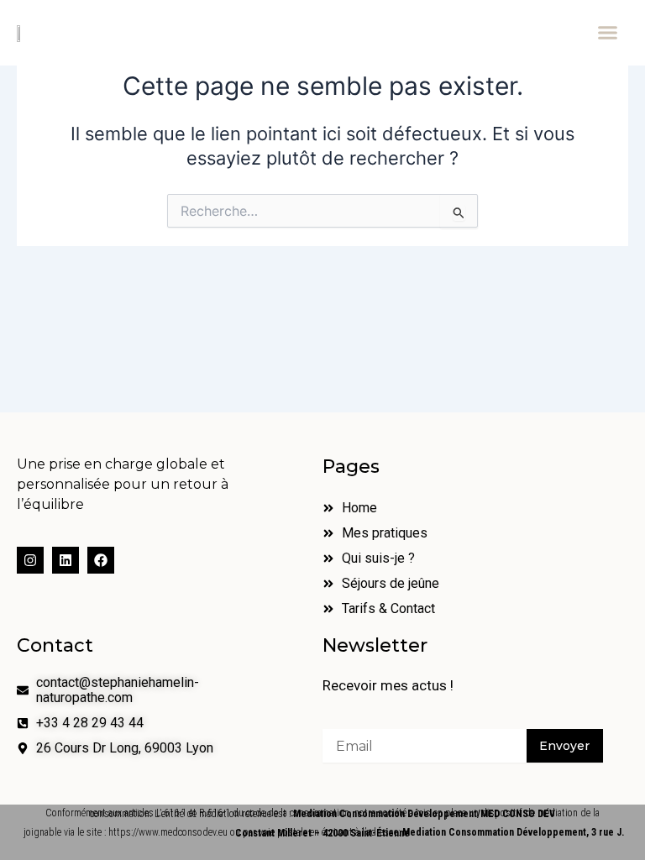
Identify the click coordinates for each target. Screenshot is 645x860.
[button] (607, 33)
